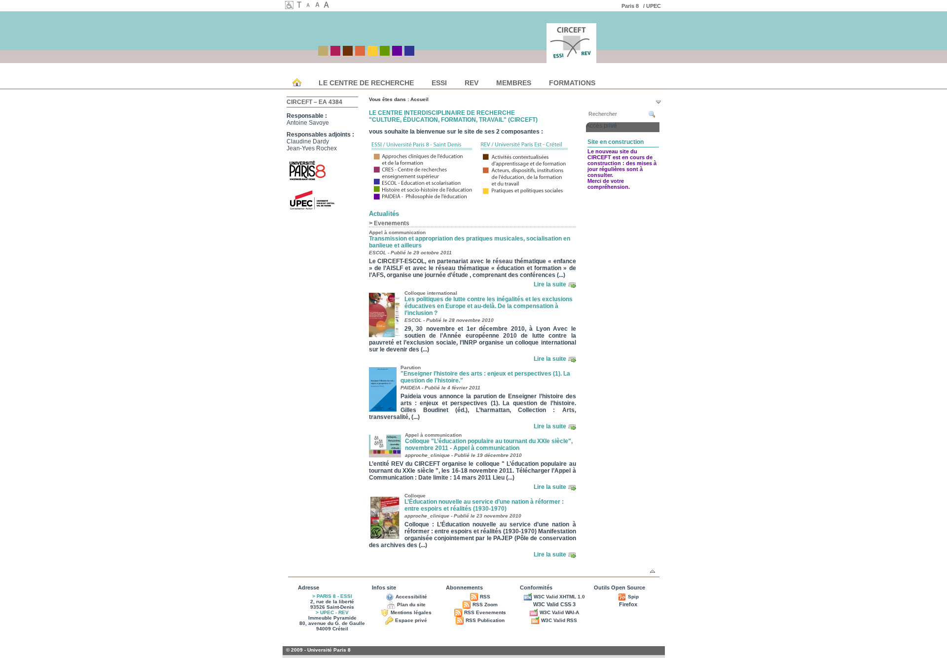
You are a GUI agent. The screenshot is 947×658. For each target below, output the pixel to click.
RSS (485, 596)
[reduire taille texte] (309, 6)
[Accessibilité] (289, 7)
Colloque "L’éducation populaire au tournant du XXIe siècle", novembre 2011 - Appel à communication (489, 444)
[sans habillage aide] (300, 6)
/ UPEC (652, 6)
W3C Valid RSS (559, 620)
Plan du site (411, 604)
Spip (633, 596)
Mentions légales (411, 612)
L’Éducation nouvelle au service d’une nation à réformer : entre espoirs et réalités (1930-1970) (484, 505)
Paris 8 (631, 6)
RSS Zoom (485, 604)
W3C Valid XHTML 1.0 (559, 596)
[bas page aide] (658, 102)
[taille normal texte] (318, 6)
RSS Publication (485, 620)
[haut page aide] (653, 571)
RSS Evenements (485, 612)
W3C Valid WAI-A (559, 612)
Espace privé (411, 620)
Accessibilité (411, 596)
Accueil (419, 99)
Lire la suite (550, 284)
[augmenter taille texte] (327, 6)
